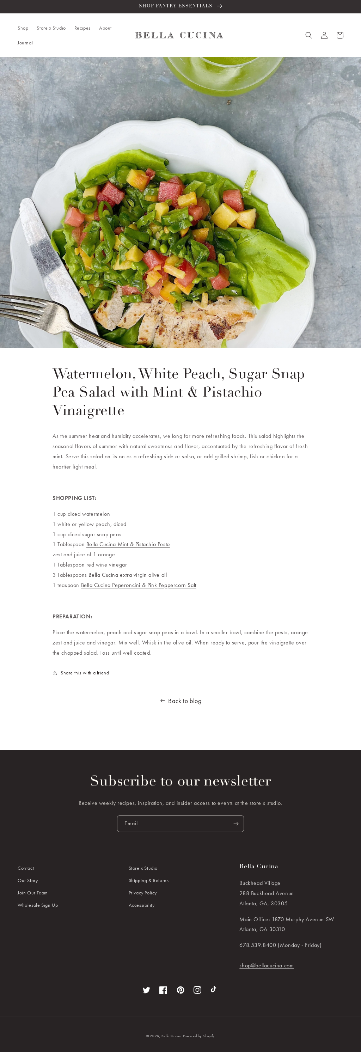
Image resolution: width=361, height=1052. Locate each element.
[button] (22, 27)
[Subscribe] (236, 823)
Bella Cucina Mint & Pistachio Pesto (128, 544)
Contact (26, 868)
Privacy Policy (143, 892)
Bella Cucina (171, 1036)
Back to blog (184, 701)
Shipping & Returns (149, 880)
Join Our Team (33, 892)
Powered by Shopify (199, 1036)
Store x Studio (143, 868)
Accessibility (142, 905)
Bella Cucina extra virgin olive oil (127, 575)
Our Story (28, 880)
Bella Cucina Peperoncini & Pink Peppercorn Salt (138, 585)
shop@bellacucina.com (266, 965)
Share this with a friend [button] (85, 672)
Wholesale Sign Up (38, 905)
